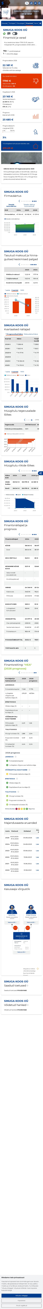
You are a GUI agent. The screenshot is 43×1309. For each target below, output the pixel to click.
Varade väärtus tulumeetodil (29, 205)
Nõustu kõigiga (22, 1296)
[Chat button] (31, 3)
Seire (36, 23)
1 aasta (7, 290)
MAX (22, 290)
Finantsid (29, 23)
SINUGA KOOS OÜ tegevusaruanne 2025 (19, 169)
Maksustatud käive (31, 334)
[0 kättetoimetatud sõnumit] (8, 33)
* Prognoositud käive (14, 334)
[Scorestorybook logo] (3, 3)
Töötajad (12, 23)
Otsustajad (20, 23)
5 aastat (15, 290)
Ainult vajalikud (21, 1305)
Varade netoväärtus (11, 205)
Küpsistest (21, 1300)
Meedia (4, 23)
